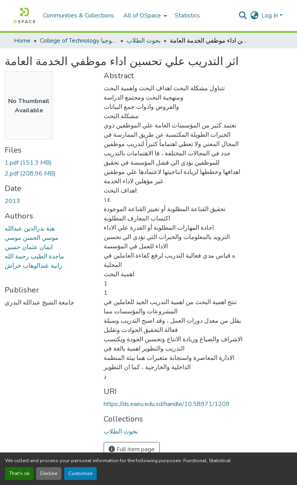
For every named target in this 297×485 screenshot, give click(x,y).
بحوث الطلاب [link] (143, 40)
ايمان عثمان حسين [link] (29, 247)
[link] (49, 162)
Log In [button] (270, 15)
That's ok (19, 473)
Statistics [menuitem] (187, 15)
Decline (48, 473)
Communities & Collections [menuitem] (78, 15)
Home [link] (22, 40)
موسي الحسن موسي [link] (31, 238)
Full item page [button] (135, 449)
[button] (24, 15)
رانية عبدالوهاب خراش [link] (33, 265)
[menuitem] (144, 15)
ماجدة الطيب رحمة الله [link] (34, 256)
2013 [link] (12, 201)
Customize (80, 473)
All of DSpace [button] (142, 15)
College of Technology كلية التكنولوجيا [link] (78, 40)
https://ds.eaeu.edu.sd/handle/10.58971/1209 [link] (167, 404)
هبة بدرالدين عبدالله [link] (30, 228)
